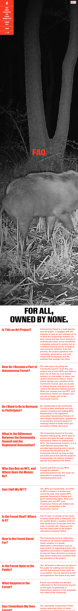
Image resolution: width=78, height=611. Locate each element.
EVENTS (6, 16)
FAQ (7, 14)
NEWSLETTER (7, 18)
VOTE (6, 24)
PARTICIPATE (7, 12)
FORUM (7, 22)
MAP (7, 8)
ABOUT (7, 10)
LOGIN (7, 28)
